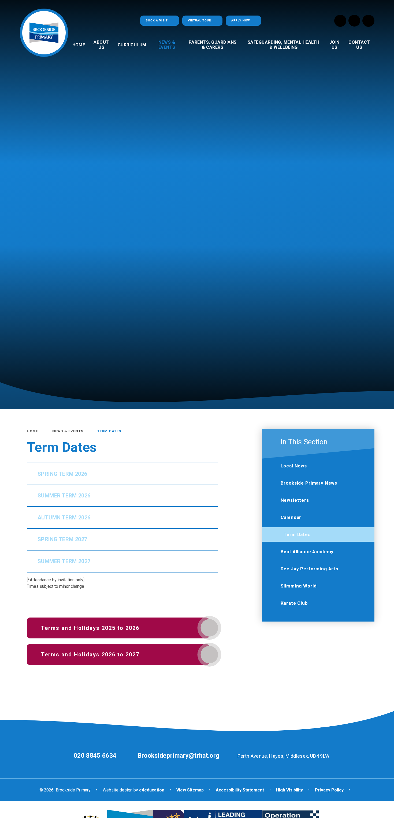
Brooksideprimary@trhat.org (178, 755)
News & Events (67, 431)
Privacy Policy (329, 790)
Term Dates (109, 431)
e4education (151, 790)
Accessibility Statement (240, 790)
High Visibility (289, 790)
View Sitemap (190, 790)
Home (32, 431)
